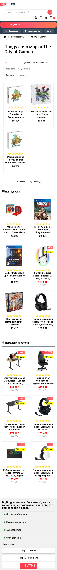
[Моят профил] (46, 17)
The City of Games (37, 37)
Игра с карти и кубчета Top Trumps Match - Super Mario (14, 230)
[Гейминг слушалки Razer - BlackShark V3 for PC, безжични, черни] (42, 407)
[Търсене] (49, 12)
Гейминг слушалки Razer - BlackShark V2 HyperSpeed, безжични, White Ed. (43, 474)
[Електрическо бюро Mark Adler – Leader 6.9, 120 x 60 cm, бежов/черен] (14, 361)
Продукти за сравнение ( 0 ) (37, 63)
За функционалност (16, 522)
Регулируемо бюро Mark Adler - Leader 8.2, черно (14, 427)
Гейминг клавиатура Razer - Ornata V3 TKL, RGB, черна (14, 473)
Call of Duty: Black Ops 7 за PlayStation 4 (14, 276)
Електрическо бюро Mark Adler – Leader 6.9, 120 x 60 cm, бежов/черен (14, 382)
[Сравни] (36, 17)
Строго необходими (16, 514)
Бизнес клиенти (32, 31)
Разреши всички (28, 551)
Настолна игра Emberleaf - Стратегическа (15, 114)
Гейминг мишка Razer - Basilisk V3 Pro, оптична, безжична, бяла (42, 277)
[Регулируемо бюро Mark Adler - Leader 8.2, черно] (14, 407)
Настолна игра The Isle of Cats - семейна (41, 114)
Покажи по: (10, 75)
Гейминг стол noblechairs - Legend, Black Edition (43, 381)
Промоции (13, 31)
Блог (49, 31)
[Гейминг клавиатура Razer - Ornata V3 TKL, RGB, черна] (14, 453)
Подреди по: (10, 69)
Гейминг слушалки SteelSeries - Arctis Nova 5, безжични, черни (42, 323)
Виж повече (8, 544)
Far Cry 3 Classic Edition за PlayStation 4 (43, 230)
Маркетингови (13, 530)
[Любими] (41, 17)
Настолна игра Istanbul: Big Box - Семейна (14, 322)
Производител (17, 37)
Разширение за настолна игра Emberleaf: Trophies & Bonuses (15, 161)
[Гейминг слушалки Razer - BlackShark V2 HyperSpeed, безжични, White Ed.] (42, 453)
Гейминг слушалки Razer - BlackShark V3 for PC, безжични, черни (43, 428)
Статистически (13, 538)
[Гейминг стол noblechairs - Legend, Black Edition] (42, 361)
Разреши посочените (28, 558)
